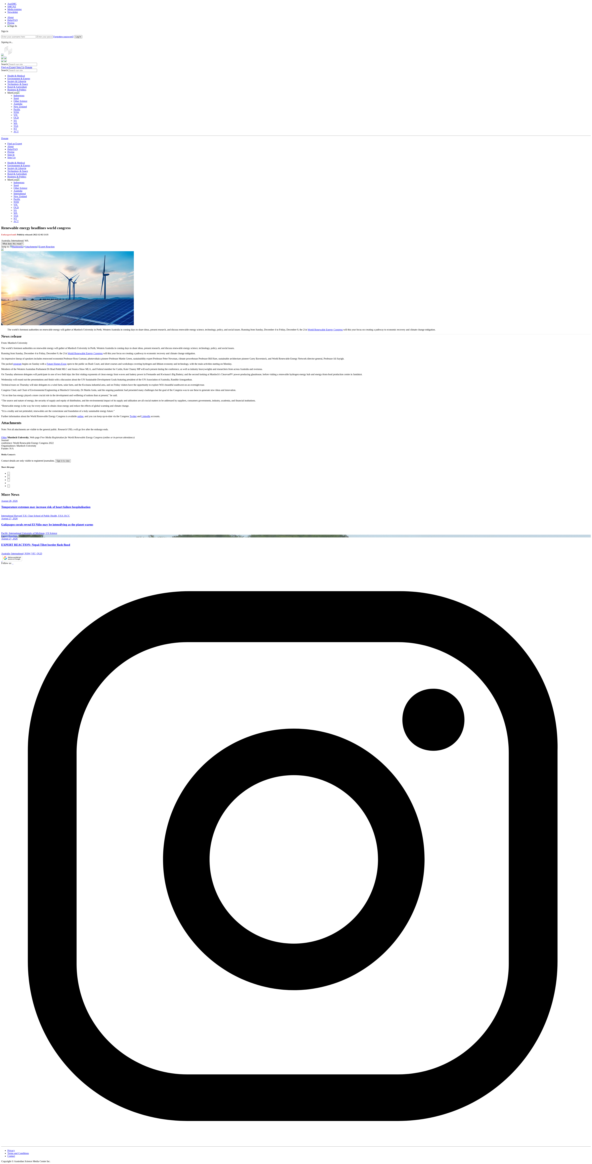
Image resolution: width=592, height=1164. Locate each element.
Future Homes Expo (56, 364)
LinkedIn (145, 416)
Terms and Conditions (18, 1153)
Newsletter (12, 12)
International (20, 193)
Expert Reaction (47, 246)
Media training (14, 9)
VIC (16, 115)
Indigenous (19, 95)
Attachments (31, 246)
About (10, 17)
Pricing (10, 23)
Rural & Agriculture (17, 87)
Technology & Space (17, 84)
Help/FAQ (12, 20)
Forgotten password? (63, 36)
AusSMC (12, 3)
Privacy (11, 1150)
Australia (18, 104)
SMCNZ (11, 6)
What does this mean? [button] (12, 244)
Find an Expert (8, 67)
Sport (16, 98)
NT (15, 129)
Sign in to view (63, 461)
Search (4, 64)
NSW (16, 112)
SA (15, 120)
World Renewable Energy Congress (325, 329)
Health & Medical (16, 75)
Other (4, 437)
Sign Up (20, 67)
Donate (28, 67)
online (80, 416)
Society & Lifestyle (16, 81)
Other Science (20, 101)
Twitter (133, 416)
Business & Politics (16, 89)
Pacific (17, 109)
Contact (11, 1156)
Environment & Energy (18, 78)
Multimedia (17, 246)
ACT (16, 131)
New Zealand (20, 106)
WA (15, 123)
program (17, 364)
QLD (16, 117)
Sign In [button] (13, 26)
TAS (16, 126)
